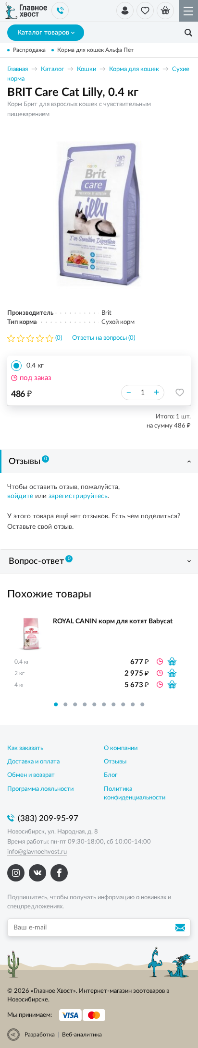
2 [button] (65, 704)
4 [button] (84, 704)
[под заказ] (172, 661)
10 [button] (142, 704)
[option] (99, 213)
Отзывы (28, 461)
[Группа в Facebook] (59, 872)
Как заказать (25, 748)
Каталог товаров (43, 32)
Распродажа (29, 50)
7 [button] (113, 704)
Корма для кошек (134, 69)
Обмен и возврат (31, 775)
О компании (120, 748)
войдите (20, 496)
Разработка (40, 1034)
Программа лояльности (40, 789)
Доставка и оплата (33, 762)
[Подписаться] (182, 927)
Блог (110, 775)
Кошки (86, 69)
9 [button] (132, 704)
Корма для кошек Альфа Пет (95, 50)
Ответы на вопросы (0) (103, 338)
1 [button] (56, 704)
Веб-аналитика (82, 1034)
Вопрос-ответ (40, 561)
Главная (17, 69)
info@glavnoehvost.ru (37, 852)
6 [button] (104, 704)
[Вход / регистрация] (125, 10)
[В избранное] (180, 392)
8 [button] (123, 704)
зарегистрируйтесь (78, 496)
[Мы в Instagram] (16, 872)
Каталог (52, 69)
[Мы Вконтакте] (37, 872)
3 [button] (75, 704)
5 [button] (94, 704)
